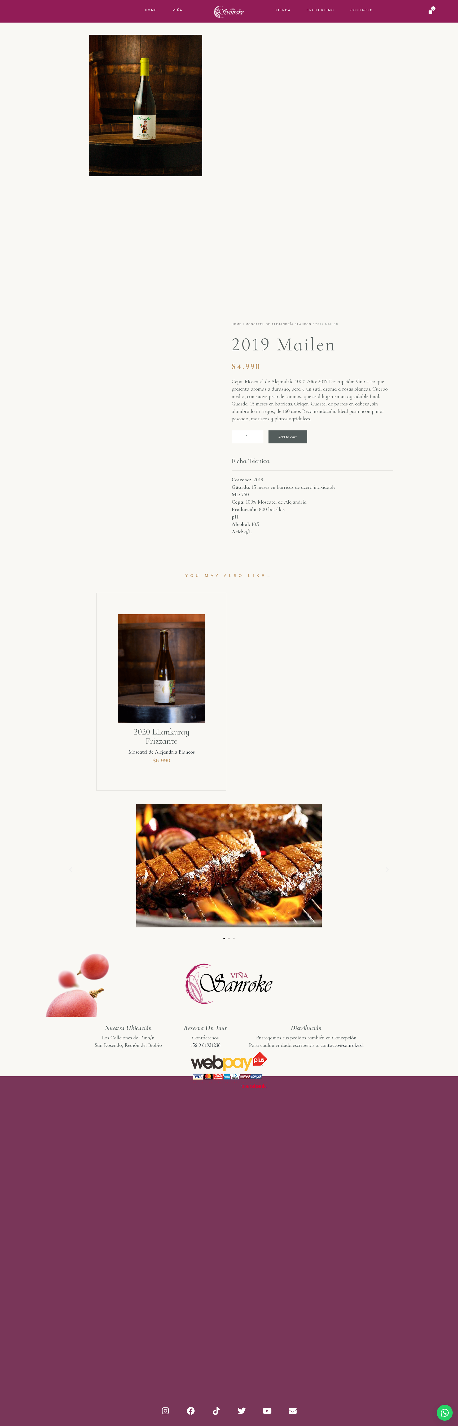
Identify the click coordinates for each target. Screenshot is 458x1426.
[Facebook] (191, 1411)
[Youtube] (267, 1411)
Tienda (283, 10)
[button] (224, 938)
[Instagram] (165, 1411)
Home (151, 10)
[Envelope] (292, 1411)
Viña (178, 10)
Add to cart (287, 437)
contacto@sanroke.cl (342, 1045)
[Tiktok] (216, 1411)
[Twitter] (241, 1411)
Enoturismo (320, 10)
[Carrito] (430, 11)
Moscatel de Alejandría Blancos (278, 324)
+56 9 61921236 (205, 1045)
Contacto (361, 10)
